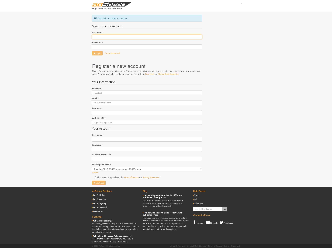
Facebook (200, 223)
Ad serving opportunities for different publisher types (162, 213)
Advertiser (199, 203)
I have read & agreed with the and (128, 177)
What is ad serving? (102, 220)
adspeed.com (114, 246)
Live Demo (98, 211)
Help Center (199, 191)
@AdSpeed (228, 223)
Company (97, 108)
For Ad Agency (99, 203)
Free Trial (149, 74)
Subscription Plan (101, 164)
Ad (195, 199)
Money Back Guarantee (168, 74)
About (172, 246)
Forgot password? (112, 53)
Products (181, 246)
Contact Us (192, 246)
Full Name (97, 88)
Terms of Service (131, 177)
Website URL (99, 118)
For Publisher (99, 195)
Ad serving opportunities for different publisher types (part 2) (162, 196)
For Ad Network (100, 207)
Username (97, 32)
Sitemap (202, 246)
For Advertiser (99, 199)
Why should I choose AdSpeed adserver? (112, 236)
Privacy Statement (151, 177)
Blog (145, 191)
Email (95, 98)
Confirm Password (101, 154)
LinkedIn (214, 223)
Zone (196, 195)
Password (97, 42)
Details (95, 172)
